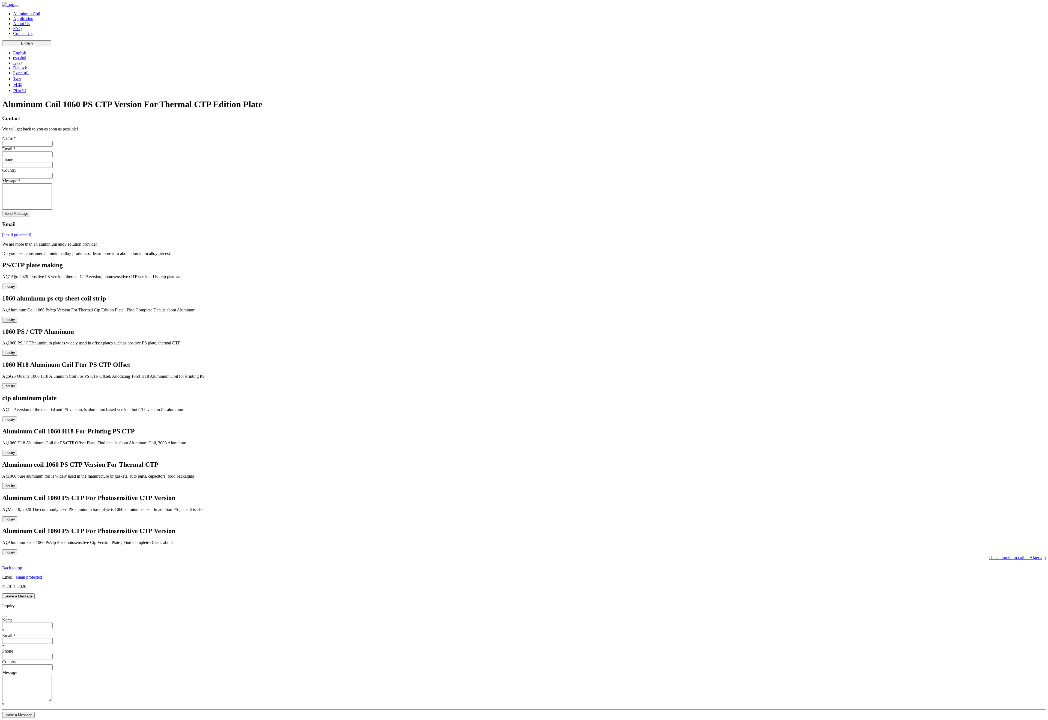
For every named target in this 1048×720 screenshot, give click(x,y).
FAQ (17, 28)
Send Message (16, 214)
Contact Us (22, 33)
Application (23, 18)
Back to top (12, 568)
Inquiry (9, 286)
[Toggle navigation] (16, 6)
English (27, 43)
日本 (17, 84)
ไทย (17, 78)
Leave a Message (18, 596)
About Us (21, 23)
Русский (21, 72)
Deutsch (20, 68)
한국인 (19, 90)
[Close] (4, 616)
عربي (18, 63)
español (19, 57)
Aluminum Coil (26, 13)
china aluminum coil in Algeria (1012, 557)
